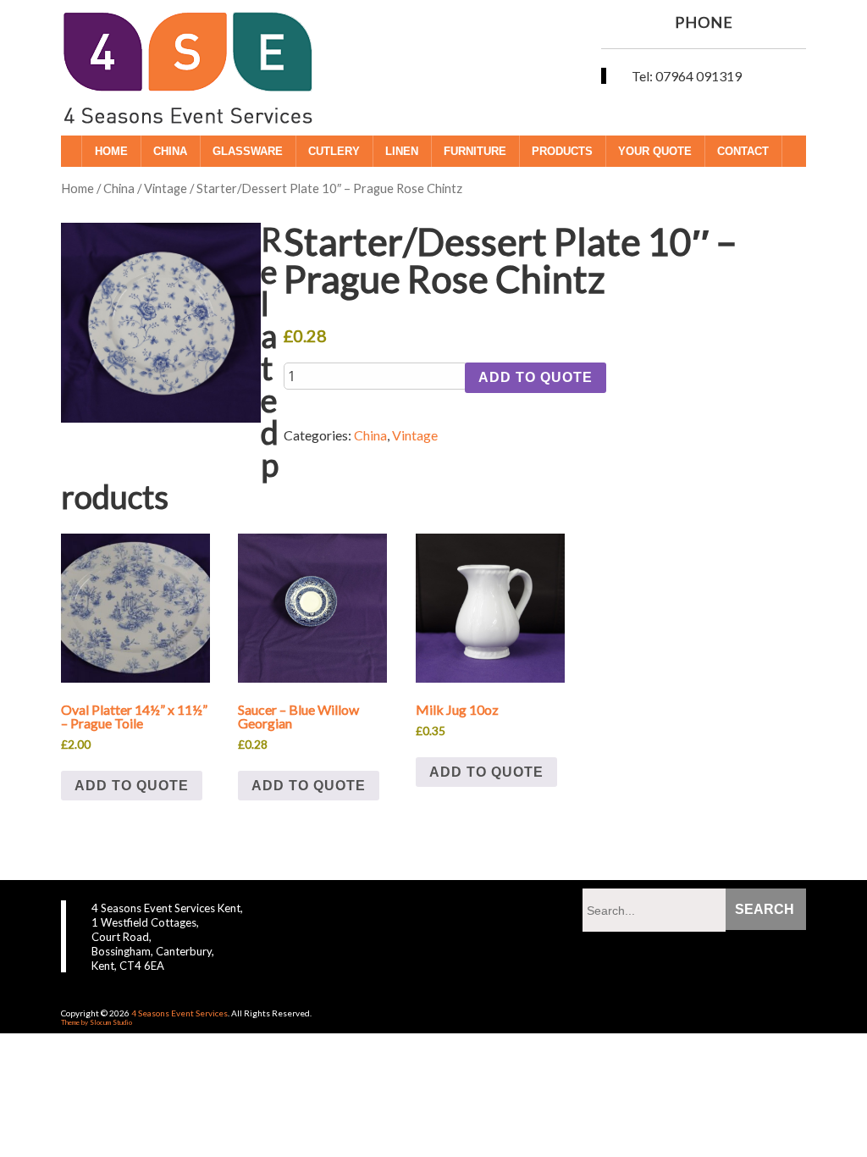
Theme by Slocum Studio (96, 1022)
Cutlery (334, 151)
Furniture (475, 151)
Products (562, 151)
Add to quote (535, 377)
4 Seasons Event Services (179, 1013)
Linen (401, 151)
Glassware (248, 151)
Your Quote (655, 151)
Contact (743, 151)
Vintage (165, 188)
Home (111, 151)
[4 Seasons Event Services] (188, 94)
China (170, 151)
